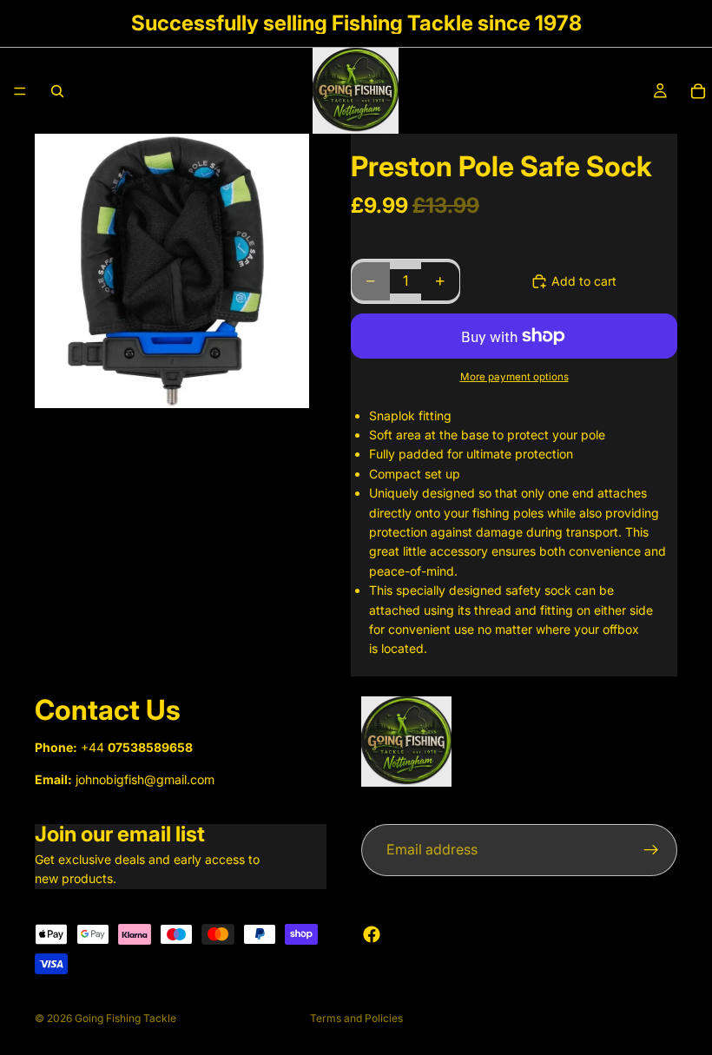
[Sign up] (651, 850)
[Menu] (20, 91)
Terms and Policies (356, 1018)
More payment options (514, 377)
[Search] (57, 91)
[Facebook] (371, 934)
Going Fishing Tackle (125, 1018)
